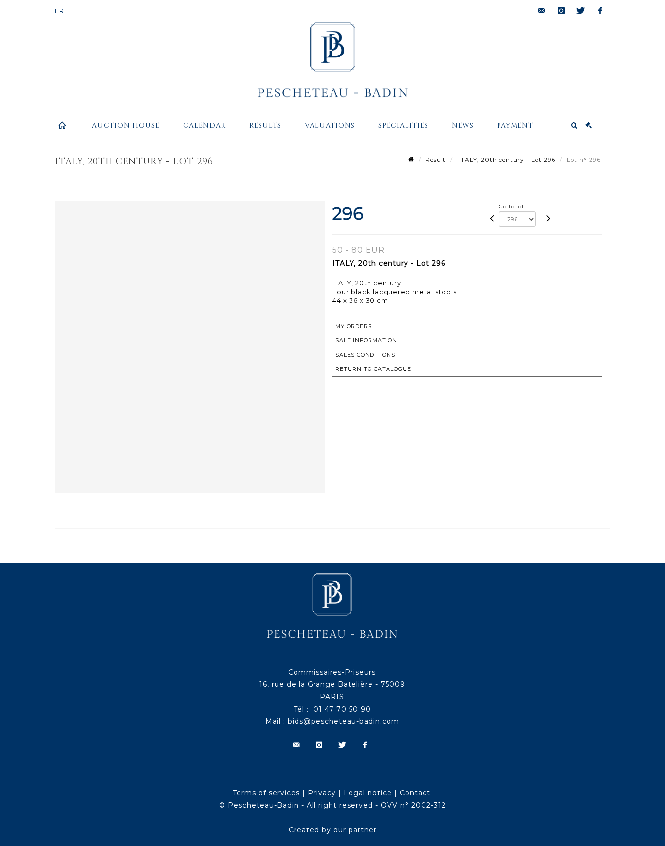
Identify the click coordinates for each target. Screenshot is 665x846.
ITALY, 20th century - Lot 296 (506, 159)
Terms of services (266, 793)
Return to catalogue (373, 369)
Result (435, 159)
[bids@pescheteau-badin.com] (542, 10)
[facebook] (600, 10)
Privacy (322, 793)
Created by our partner (333, 830)
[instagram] (561, 10)
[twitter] (581, 10)
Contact (415, 793)
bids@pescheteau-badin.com (343, 721)
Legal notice (368, 793)
